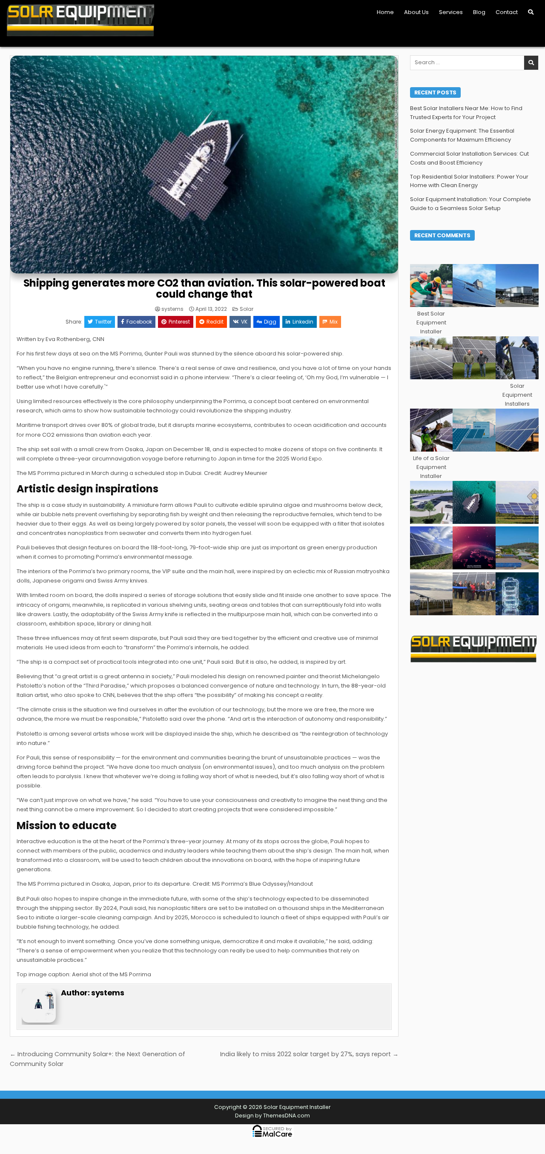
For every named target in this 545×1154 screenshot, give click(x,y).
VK (244, 321)
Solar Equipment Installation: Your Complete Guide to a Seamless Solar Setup (470, 203)
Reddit (215, 321)
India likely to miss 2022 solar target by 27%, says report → (309, 1054)
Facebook (139, 321)
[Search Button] (531, 12)
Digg (270, 321)
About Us (416, 12)
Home (385, 12)
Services (451, 12)
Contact (507, 12)
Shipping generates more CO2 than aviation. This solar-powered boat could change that (204, 288)
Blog (479, 12)
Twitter (103, 321)
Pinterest (179, 321)
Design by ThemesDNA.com (272, 1115)
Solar (246, 309)
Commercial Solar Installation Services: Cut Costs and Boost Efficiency (469, 158)
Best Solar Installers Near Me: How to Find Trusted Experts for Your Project (466, 112)
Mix (334, 321)
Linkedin (303, 321)
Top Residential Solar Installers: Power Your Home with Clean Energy (469, 181)
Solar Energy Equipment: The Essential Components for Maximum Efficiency (462, 135)
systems (172, 309)
